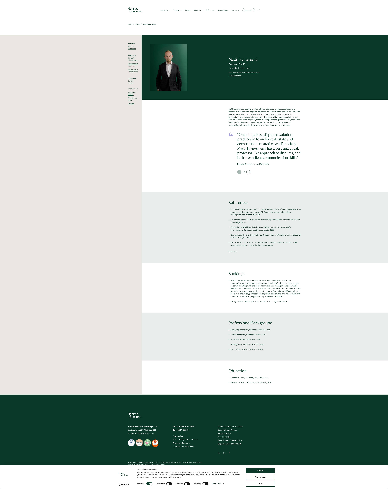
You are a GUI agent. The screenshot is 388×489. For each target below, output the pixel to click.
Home (130, 24)
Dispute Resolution (132, 47)
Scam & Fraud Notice (227, 430)
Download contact (131, 93)
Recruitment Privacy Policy (230, 440)
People (187, 10)
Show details (216, 484)
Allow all (260, 470)
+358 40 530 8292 (235, 75)
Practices (176, 10)
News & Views (223, 10)
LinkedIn (131, 104)
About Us (197, 10)
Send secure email (132, 99)
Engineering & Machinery (133, 65)
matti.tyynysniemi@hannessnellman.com (244, 72)
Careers (234, 10)
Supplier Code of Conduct (229, 444)
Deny (260, 483)
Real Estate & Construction (133, 70)
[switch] (169, 483)
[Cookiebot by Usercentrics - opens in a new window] (124, 485)
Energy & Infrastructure (133, 59)
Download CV (133, 89)
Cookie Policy (224, 437)
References (210, 10)
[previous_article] (239, 172)
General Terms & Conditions (230, 426)
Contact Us (248, 10)
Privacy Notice (224, 433)
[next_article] (248, 172)
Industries (164, 10)
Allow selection (260, 477)
